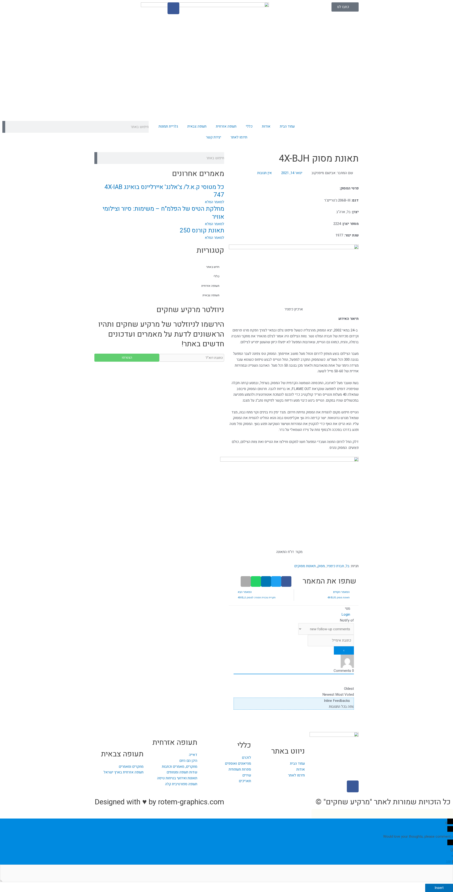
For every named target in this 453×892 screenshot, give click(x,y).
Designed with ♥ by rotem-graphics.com (159, 801)
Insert (439, 887)
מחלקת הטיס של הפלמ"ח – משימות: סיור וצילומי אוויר (163, 212)
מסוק (321, 566)
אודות (266, 126)
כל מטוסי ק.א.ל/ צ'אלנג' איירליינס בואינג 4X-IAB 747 (164, 191)
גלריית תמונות (168, 126)
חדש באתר (212, 267)
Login (346, 614)
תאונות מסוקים (305, 566)
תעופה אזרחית (226, 126)
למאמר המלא (214, 202)
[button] (286, 581)
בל (347, 566)
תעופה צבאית (196, 126)
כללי (249, 126)
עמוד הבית (287, 126)
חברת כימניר (335, 566)
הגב (448, 861)
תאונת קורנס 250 (202, 230)
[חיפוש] (3, 127)
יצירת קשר (213, 137)
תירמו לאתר (239, 137)
